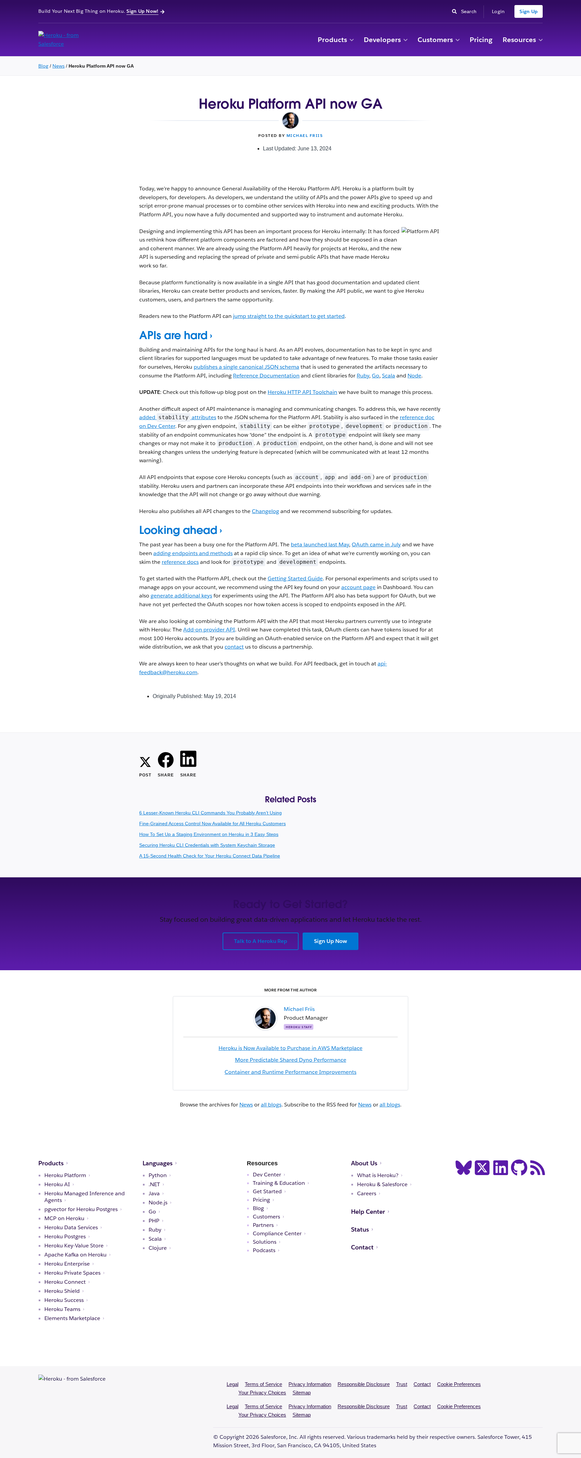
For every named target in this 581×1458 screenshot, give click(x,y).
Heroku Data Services (71, 1227)
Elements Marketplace (72, 1318)
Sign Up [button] (528, 11)
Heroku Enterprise (67, 1264)
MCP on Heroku (64, 1218)
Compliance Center (277, 1233)
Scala (388, 375)
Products (332, 39)
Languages (157, 1163)
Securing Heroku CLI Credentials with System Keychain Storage (207, 845)
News (58, 66)
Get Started (267, 1191)
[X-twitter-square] (482, 1167)
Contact (362, 1247)
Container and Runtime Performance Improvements (290, 1072)
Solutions (264, 1242)
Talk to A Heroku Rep (260, 941)
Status (360, 1229)
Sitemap (302, 1392)
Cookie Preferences (459, 1384)
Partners (263, 1225)
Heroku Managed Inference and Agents (84, 1197)
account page (358, 587)
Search (470, 11)
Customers (435, 39)
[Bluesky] (463, 1167)
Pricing (481, 39)
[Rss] (537, 1167)
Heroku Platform (65, 1175)
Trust (401, 1384)
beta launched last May (320, 544)
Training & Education (279, 1183)
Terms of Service (263, 1384)
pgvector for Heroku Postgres (81, 1209)
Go (375, 375)
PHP (154, 1220)
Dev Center (267, 1174)
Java (154, 1193)
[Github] (519, 1167)
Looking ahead (178, 530)
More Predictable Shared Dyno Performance (290, 1059)
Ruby (363, 375)
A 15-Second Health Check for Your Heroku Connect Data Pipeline (209, 856)
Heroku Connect (65, 1282)
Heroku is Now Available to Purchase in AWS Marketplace (290, 1048)
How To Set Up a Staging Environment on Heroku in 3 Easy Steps (208, 834)
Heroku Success (64, 1300)
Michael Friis (304, 135)
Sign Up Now (330, 941)
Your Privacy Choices (262, 1392)
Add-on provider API (209, 629)
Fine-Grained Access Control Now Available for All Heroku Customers (212, 823)
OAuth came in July (376, 544)
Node (414, 375)
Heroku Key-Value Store (74, 1245)
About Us (364, 1163)
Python (158, 1175)
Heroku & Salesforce (382, 1184)
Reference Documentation (266, 375)
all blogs (271, 1104)
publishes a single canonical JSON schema (246, 366)
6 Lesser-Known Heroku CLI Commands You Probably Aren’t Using (210, 812)
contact (234, 646)
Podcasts (264, 1250)
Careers (366, 1193)
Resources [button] (519, 39)
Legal (232, 1384)
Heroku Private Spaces (72, 1273)
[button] (352, 40)
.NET (154, 1184)
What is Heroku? (377, 1175)
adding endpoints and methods (193, 553)
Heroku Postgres (65, 1236)
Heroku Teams (62, 1309)
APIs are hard (173, 335)
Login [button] (498, 11)
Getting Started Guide (295, 578)
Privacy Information (309, 1384)
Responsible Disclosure (364, 1384)
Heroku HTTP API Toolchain (302, 392)
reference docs (180, 562)
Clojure (158, 1248)
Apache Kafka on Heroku (75, 1254)
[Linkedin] (500, 1167)
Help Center (368, 1211)
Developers (382, 39)
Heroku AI (57, 1184)
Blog (43, 66)
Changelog (265, 511)
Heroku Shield (62, 1291)
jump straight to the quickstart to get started (289, 316)
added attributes (177, 417)
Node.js (158, 1202)
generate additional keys (181, 595)
